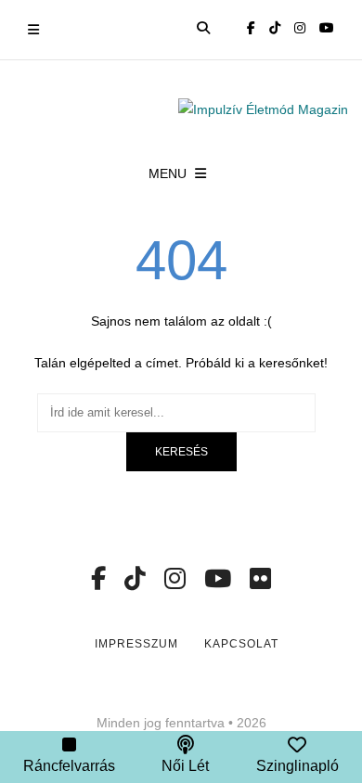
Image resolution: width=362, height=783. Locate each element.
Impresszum (136, 643)
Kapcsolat (241, 643)
